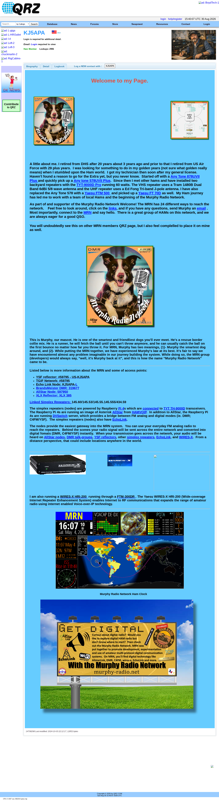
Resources (162, 24)
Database (52, 24)
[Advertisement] (118, 766)
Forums (94, 24)
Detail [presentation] (46, 66)
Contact (185, 24)
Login (207, 24)
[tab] (32, 66)
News (74, 24)
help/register (175, 19)
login (163, 19)
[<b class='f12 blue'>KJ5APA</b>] (193, 59)
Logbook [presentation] (59, 66)
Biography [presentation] (32, 66)
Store (115, 24)
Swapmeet (137, 24)
